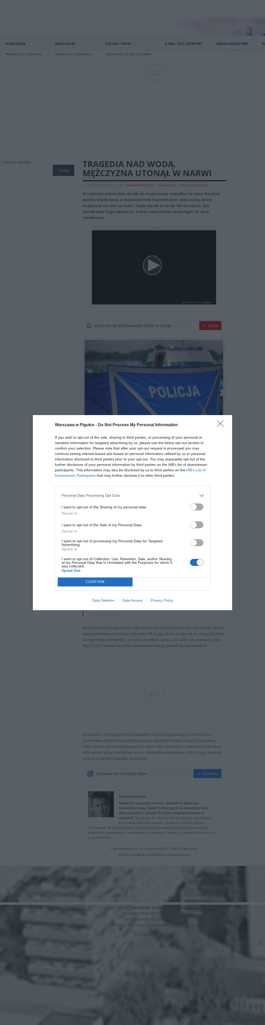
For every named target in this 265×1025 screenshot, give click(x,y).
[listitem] (132, 495)
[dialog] (132, 512)
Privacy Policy (162, 600)
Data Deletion (103, 600)
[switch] (196, 506)
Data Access (132, 600)
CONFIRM (95, 582)
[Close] (222, 425)
